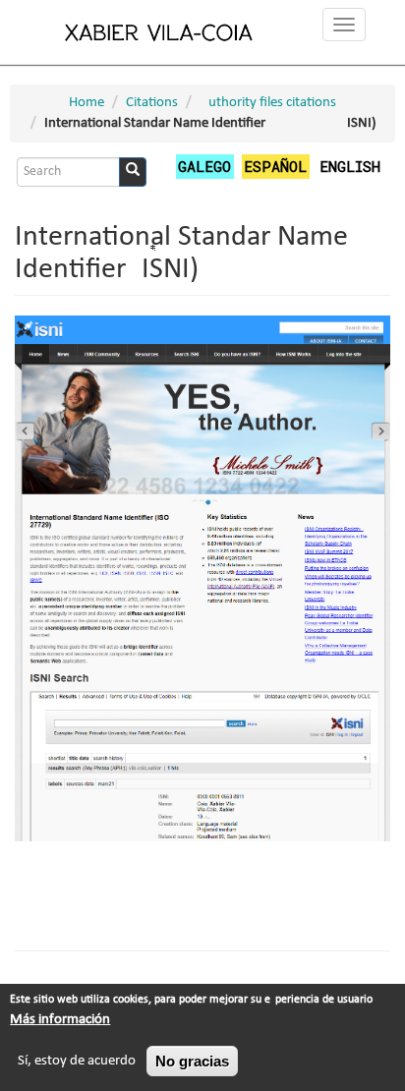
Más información (60, 1019)
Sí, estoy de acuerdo (77, 1061)
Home (86, 102)
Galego (204, 166)
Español (275, 166)
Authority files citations (268, 102)
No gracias (192, 1061)
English (349, 166)
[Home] (159, 32)
